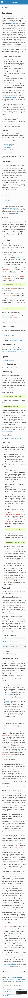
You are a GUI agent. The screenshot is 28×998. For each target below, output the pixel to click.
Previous (6, 971)
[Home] (2, 7)
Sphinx (9, 994)
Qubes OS (15, 2)
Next (22, 971)
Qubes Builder (12, 957)
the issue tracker (15, 977)
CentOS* (6, 202)
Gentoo (5, 199)
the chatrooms (20, 979)
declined (16, 213)
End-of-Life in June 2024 (12, 208)
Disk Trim (12, 933)
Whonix (6, 193)
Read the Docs (5, 995)
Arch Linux (6, 197)
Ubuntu (5, 195)
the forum (10, 979)
